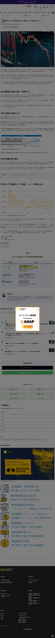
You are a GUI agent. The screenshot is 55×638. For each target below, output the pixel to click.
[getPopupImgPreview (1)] (27, 318)
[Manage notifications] (53, 636)
